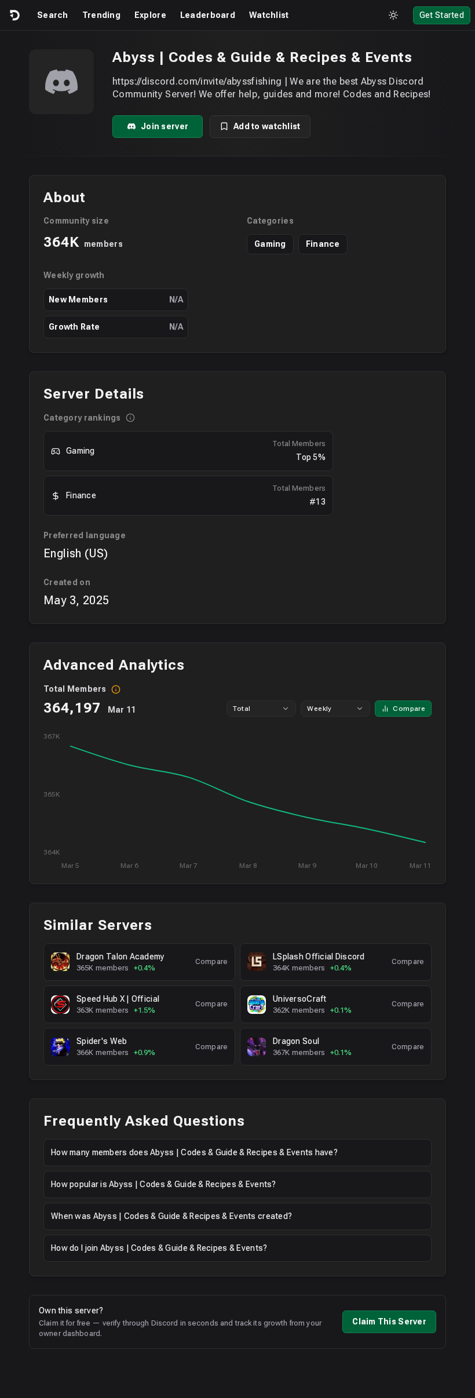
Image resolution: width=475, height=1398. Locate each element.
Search (52, 15)
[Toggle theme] (393, 15)
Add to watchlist (266, 126)
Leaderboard (207, 15)
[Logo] (14, 15)
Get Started (441, 15)
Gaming (270, 244)
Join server (164, 126)
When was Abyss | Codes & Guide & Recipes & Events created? (171, 1216)
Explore (150, 15)
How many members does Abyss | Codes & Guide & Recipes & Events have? (194, 1152)
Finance (323, 244)
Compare (409, 709)
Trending (101, 15)
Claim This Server (389, 1321)
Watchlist (269, 15)
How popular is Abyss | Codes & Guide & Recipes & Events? (163, 1184)
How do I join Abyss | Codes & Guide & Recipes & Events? (159, 1248)
